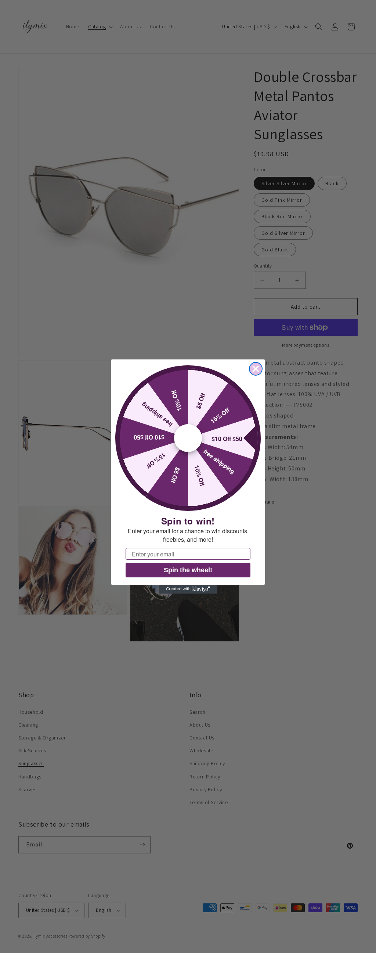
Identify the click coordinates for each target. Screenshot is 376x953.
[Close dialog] (255, 368)
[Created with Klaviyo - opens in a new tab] (188, 589)
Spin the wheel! (188, 570)
